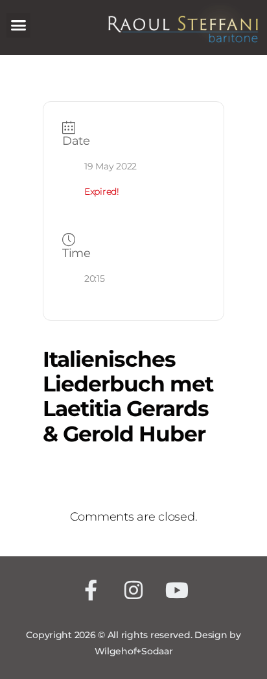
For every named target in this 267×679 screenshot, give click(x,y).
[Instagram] (133, 590)
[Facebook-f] (90, 590)
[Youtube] (176, 590)
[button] (18, 25)
